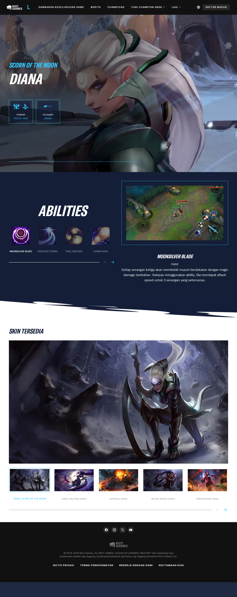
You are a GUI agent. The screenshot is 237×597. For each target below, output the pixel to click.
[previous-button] (105, 262)
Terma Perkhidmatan (96, 565)
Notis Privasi (63, 565)
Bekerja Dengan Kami (136, 565)
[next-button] (113, 262)
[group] (60, 240)
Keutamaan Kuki (171, 565)
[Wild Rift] (28, 7)
